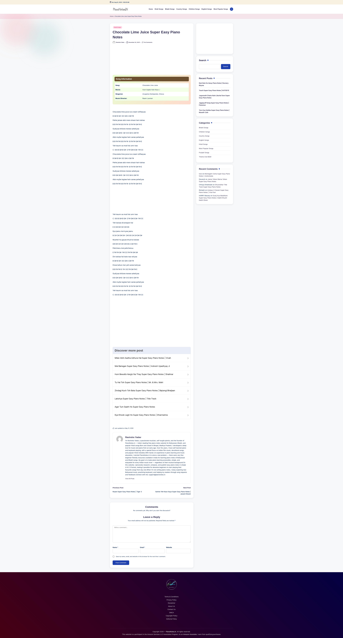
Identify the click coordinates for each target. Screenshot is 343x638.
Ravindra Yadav (133, 437)
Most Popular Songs (206, 148)
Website (169, 547)
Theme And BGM (205, 157)
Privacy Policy (171, 600)
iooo (200, 174)
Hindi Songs (117, 27)
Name (115, 547)
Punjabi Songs (204, 152)
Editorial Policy (171, 619)
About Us (171, 606)
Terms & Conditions (172, 597)
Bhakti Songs (203, 128)
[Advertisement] (152, 60)
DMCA (171, 612)
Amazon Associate (190, 634)
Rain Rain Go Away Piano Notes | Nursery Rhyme (213, 84)
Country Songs (204, 136)
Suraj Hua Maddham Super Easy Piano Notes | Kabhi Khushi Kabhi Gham (213, 198)
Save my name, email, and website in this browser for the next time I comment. (141, 556)
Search (202, 60)
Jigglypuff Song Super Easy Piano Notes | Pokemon (214, 104)
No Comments (148, 42)
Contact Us (171, 609)
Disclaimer (171, 603)
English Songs (204, 140)
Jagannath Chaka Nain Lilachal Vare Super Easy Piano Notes (214, 97)
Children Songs (204, 132)
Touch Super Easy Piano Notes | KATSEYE (214, 90)
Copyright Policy (171, 616)
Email (142, 547)
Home (111, 16)
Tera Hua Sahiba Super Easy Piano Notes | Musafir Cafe (214, 111)
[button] (129, 479)
